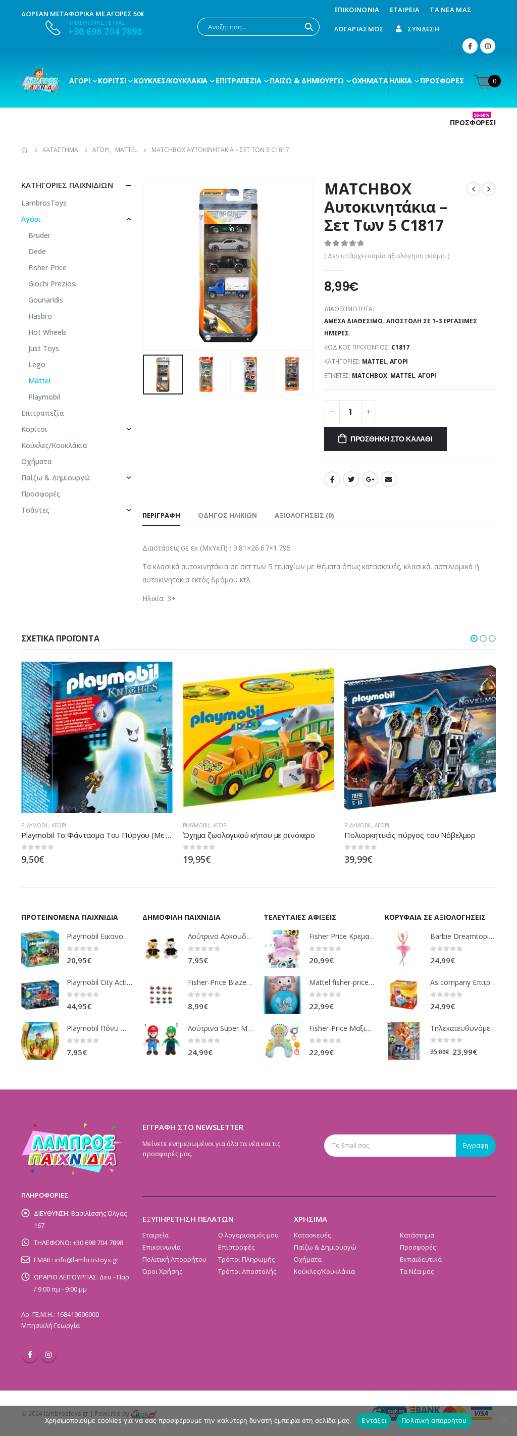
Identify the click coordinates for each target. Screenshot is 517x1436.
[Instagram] (487, 46)
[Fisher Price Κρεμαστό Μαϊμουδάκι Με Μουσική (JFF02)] (282, 949)
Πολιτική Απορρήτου (174, 1259)
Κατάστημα (417, 1235)
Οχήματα (370, 80)
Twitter (351, 479)
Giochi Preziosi (52, 283)
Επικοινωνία (357, 9)
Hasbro (40, 316)
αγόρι (427, 375)
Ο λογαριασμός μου (248, 1235)
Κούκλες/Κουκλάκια (171, 80)
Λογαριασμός (359, 28)
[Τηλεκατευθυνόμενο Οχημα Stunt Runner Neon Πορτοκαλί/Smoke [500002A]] (404, 1041)
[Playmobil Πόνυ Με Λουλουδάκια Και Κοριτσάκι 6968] (40, 1041)
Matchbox (369, 375)
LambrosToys (44, 203)
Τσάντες (35, 510)
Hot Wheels (47, 332)
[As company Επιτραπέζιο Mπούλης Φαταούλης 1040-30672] (404, 995)
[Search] (309, 26)
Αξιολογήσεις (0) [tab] (304, 515)
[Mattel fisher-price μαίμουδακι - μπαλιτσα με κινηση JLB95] (282, 995)
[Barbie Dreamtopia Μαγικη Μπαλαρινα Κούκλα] (404, 949)
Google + (370, 479)
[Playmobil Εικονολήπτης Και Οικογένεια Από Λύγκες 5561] (40, 949)
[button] (474, 638)
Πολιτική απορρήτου (434, 1420)
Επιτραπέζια (239, 80)
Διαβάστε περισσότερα (156, 678)
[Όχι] (504, 1421)
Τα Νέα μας (451, 9)
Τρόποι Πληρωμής (246, 1259)
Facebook (332, 479)
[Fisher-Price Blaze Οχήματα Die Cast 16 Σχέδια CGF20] (161, 995)
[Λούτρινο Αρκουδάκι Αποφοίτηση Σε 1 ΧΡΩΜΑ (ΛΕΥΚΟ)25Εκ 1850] (161, 949)
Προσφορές (442, 80)
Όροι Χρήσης (162, 1271)
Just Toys (43, 348)
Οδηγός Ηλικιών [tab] (227, 515)
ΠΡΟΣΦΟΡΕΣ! (473, 123)
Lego (36, 364)
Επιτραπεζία (42, 413)
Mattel (374, 361)
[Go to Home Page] (24, 150)
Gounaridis (45, 300)
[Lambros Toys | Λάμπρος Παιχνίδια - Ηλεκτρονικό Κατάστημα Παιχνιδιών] (41, 80)
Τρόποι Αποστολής (247, 1271)
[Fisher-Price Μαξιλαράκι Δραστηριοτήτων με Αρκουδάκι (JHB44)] (282, 1041)
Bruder (39, 235)
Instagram (48, 1354)
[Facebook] (470, 46)
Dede (37, 251)
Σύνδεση (423, 28)
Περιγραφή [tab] (161, 515)
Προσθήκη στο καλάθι (391, 439)
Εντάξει (373, 1420)
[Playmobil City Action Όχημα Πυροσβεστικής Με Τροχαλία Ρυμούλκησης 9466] (40, 995)
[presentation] (144, 265)
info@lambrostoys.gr (87, 1259)
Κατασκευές (312, 1235)
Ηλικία (400, 80)
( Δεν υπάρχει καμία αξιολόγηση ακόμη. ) (386, 255)
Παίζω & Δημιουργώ (307, 80)
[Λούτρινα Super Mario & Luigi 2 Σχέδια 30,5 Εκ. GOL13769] (161, 1041)
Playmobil (44, 397)
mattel (402, 375)
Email (389, 479)
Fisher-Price (47, 267)
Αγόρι (79, 80)
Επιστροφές (236, 1247)
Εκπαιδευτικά (421, 1259)
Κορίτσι (112, 80)
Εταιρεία (405, 9)
